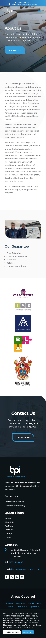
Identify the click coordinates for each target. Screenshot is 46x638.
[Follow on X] (12, 577)
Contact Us (15, 50)
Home (8, 518)
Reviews (9, 530)
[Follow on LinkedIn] (22, 577)
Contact (8, 537)
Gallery (8, 533)
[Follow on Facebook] (7, 577)
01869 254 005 (16, 562)
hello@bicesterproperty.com (25, 569)
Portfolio (9, 526)
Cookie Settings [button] (12, 632)
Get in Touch (23, 437)
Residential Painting (14, 502)
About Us (9, 522)
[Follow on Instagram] (17, 577)
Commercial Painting (15, 505)
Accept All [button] (27, 632)
